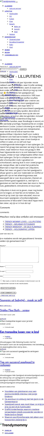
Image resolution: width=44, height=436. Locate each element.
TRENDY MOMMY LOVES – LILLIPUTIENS (23, 221)
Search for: (3, 67)
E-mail (2, 271)
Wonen (7, 50)
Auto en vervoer (15, 9)
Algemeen (8, 6)
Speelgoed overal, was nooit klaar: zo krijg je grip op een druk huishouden (24, 405)
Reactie (3, 246)
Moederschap (10, 37)
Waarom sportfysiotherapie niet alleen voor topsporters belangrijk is (24, 418)
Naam (2, 267)
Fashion (12, 34)
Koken (11, 19)
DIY (10, 16)
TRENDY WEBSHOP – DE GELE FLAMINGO (23, 226)
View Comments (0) (8, 293)
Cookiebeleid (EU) (11, 55)
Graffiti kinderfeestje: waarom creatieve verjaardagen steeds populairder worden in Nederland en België (24, 412)
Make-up (17, 27)
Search (23, 69)
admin (8, 337)
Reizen (7, 53)
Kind (11, 47)
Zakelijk (8, 431)
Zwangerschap (14, 40)
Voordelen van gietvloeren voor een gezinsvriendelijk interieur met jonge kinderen (21, 394)
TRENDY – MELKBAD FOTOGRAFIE (20, 224)
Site (1, 276)
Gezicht (17, 29)
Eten (11, 22)
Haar (16, 32)
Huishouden (13, 14)
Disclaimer (9, 433)
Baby (11, 45)
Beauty (12, 24)
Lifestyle (8, 11)
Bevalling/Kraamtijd (16, 42)
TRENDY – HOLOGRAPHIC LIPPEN (19, 229)
